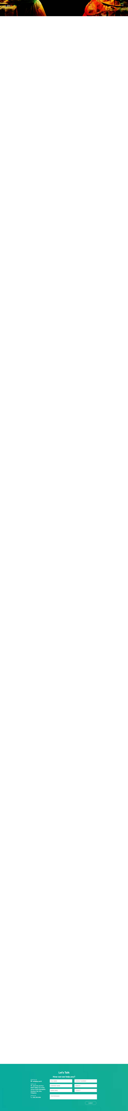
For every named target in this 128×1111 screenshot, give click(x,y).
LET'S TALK (64, 622)
